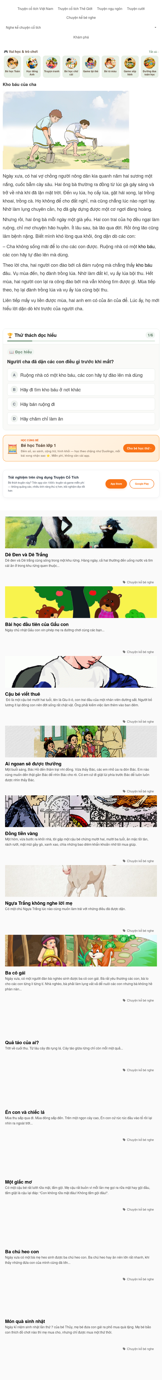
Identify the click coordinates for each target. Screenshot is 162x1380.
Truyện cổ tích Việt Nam (35, 8)
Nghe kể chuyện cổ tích (23, 27)
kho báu (146, 246)
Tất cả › (153, 52)
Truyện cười (136, 8)
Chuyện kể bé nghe (81, 17)
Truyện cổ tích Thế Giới (75, 8)
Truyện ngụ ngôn (109, 8)
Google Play (142, 484)
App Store (116, 484)
